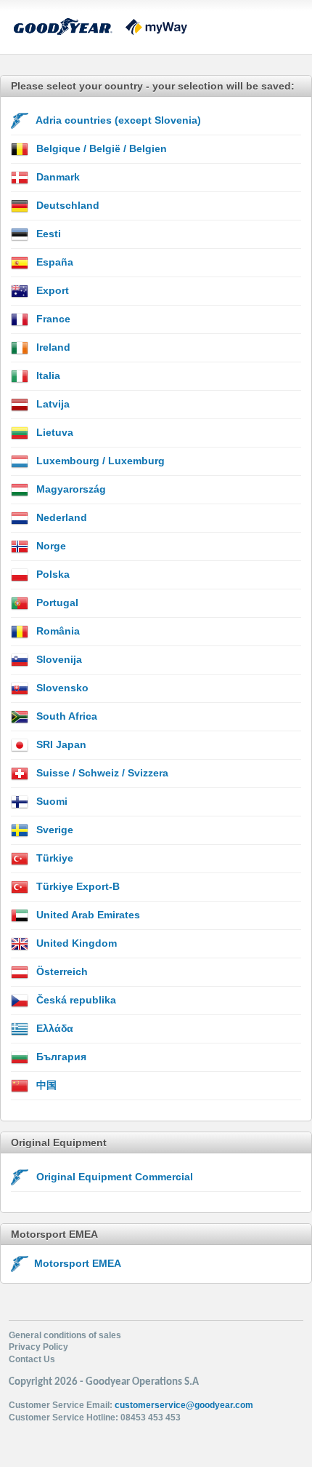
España (53, 262)
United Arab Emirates (86, 915)
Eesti (47, 233)
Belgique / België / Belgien (100, 148)
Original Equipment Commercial (113, 1176)
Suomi (50, 801)
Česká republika (74, 1000)
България (59, 1056)
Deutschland (66, 205)
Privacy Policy (38, 1347)
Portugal (55, 602)
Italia (46, 375)
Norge (49, 546)
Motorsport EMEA (74, 1263)
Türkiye (53, 858)
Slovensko (61, 687)
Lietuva (53, 432)
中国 (45, 1085)
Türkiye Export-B (76, 886)
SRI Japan (59, 744)
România (56, 631)
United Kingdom (75, 943)
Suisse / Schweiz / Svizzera (100, 773)
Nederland (60, 517)
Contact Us (32, 1359)
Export (51, 290)
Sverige (53, 829)
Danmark (56, 177)
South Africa (65, 716)
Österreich (60, 971)
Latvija (51, 404)
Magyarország (69, 489)
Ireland (51, 347)
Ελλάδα (53, 1028)
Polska (51, 574)
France (51, 319)
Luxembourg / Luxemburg (99, 460)
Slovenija (57, 659)
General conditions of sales (65, 1335)
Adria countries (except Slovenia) (117, 120)
